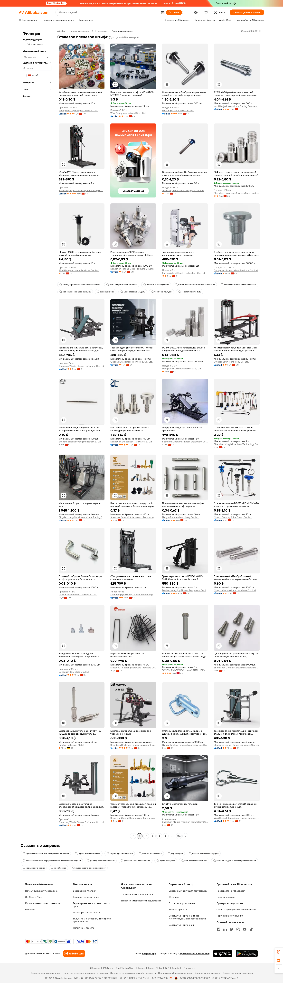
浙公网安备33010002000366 (195, 978)
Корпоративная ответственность (42, 903)
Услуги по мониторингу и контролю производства (92, 920)
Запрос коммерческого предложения (141, 900)
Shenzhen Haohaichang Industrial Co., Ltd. (80, 441)
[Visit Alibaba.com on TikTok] (251, 929)
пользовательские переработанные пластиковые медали (53, 861)
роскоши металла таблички (137, 861)
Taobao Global (155, 968)
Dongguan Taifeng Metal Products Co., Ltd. (132, 268)
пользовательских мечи (195, 861)
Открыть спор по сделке (182, 903)
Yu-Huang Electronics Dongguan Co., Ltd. (183, 190)
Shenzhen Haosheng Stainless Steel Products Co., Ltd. (237, 193)
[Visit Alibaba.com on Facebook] (218, 929)
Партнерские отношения (230, 915)
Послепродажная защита (86, 912)
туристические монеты (89, 853)
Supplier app (149, 953)
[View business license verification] (171, 978)
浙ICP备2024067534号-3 (225, 978)
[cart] (206, 13)
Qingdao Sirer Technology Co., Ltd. (231, 361)
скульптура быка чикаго (121, 853)
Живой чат (174, 897)
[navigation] (37, 434)
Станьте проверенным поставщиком (236, 909)
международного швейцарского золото (81, 284)
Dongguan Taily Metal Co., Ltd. (74, 672)
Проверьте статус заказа (230, 903)
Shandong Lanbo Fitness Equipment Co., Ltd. (236, 745)
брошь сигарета (167, 861)
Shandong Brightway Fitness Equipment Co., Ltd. (133, 745)
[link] (278, 952)
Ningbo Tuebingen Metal (71, 745)
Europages (189, 968)
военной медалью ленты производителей (236, 861)
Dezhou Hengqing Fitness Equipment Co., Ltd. (185, 590)
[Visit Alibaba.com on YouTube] (245, 929)
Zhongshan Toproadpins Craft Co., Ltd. (78, 110)
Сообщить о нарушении (181, 925)
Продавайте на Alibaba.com (231, 890)
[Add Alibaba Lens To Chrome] (74, 953)
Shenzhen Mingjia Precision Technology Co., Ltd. (237, 444)
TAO (167, 968)
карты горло (177, 853)
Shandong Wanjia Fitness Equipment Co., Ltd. (81, 366)
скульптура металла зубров (205, 853)
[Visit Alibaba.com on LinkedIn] (225, 929)
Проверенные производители (137, 894)
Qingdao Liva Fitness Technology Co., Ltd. (131, 361)
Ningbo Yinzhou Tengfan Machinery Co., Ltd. (184, 745)
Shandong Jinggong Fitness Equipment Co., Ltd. (185, 441)
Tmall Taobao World (125, 968)
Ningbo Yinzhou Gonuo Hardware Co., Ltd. (235, 590)
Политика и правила (83, 928)
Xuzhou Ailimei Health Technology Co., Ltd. (183, 273)
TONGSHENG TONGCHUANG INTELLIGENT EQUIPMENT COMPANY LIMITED (185, 670)
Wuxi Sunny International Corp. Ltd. (128, 113)
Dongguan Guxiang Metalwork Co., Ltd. (181, 368)
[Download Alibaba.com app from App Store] (222, 953)
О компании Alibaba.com (39, 884)
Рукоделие (101, 31)
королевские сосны (35, 868)
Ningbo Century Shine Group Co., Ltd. (233, 517)
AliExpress (95, 968)
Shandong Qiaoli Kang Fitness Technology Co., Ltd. (133, 594)
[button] (163, 12)
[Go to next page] (185, 836)
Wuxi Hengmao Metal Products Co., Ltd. (79, 270)
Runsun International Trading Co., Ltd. (78, 594)
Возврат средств (178, 909)
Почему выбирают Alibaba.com (41, 890)
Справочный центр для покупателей (188, 890)
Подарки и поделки (80, 31)
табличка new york (163, 292)
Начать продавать (226, 897)
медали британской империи (123, 284)
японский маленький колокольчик (240, 284)
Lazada (141, 968)
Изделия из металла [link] (122, 31)
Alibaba (61, 31)
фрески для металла (152, 853)
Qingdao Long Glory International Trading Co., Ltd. (81, 517)
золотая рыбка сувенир (158, 284)
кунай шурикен (107, 292)
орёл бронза (60, 868)
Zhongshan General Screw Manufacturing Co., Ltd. (237, 667)
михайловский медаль (134, 292)
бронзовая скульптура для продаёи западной (47, 853)
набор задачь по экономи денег (90, 868)
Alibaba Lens (42, 953)
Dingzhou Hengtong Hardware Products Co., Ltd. (133, 667)
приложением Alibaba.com (194, 953)
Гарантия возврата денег (86, 897)
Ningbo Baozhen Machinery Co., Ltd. (180, 517)
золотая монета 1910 (191, 292)
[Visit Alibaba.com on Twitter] (232, 929)
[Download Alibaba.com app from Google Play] (247, 953)
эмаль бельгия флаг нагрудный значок (196, 284)
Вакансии (30, 909)
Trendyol (176, 968)
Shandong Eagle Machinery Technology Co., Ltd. (81, 190)
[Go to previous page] (133, 836)
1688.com (108, 968)
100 (179, 836)
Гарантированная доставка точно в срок (91, 905)
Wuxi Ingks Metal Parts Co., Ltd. (178, 110)
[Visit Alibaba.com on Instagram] (238, 929)
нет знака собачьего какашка (77, 292)
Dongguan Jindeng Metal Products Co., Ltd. (236, 270)
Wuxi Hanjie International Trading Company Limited (237, 106)
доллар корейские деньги (102, 861)
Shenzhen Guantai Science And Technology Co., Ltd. (133, 517)
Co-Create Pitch (33, 897)
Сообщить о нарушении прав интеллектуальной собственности (187, 917)
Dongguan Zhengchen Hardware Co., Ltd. (131, 441)
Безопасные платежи (84, 890)
